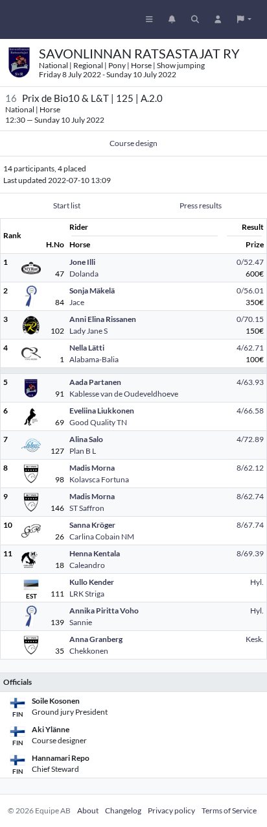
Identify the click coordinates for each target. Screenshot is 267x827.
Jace (76, 302)
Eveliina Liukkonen (101, 410)
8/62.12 (250, 468)
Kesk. (255, 639)
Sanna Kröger (92, 525)
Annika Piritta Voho (104, 610)
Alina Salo (86, 439)
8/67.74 (250, 525)
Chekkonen (88, 651)
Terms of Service (229, 810)
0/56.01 (250, 290)
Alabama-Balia (94, 359)
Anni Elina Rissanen (102, 319)
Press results (201, 205)
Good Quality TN (98, 422)
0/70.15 (250, 319)
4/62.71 (250, 347)
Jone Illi (82, 262)
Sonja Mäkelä (92, 290)
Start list (66, 205)
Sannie (80, 622)
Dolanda (84, 273)
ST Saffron (86, 508)
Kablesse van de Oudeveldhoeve (123, 394)
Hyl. (257, 582)
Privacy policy (171, 810)
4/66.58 (250, 410)
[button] (244, 19)
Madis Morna (92, 468)
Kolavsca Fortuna (99, 479)
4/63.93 (250, 382)
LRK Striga (86, 594)
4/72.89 (250, 439)
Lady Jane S (88, 331)
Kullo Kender (91, 582)
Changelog (123, 810)
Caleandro (87, 565)
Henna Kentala (94, 553)
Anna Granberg (95, 639)
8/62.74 (250, 496)
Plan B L (82, 451)
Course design (133, 143)
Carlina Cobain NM (101, 536)
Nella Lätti (86, 347)
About (88, 810)
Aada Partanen (95, 382)
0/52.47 (250, 262)
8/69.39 (250, 553)
